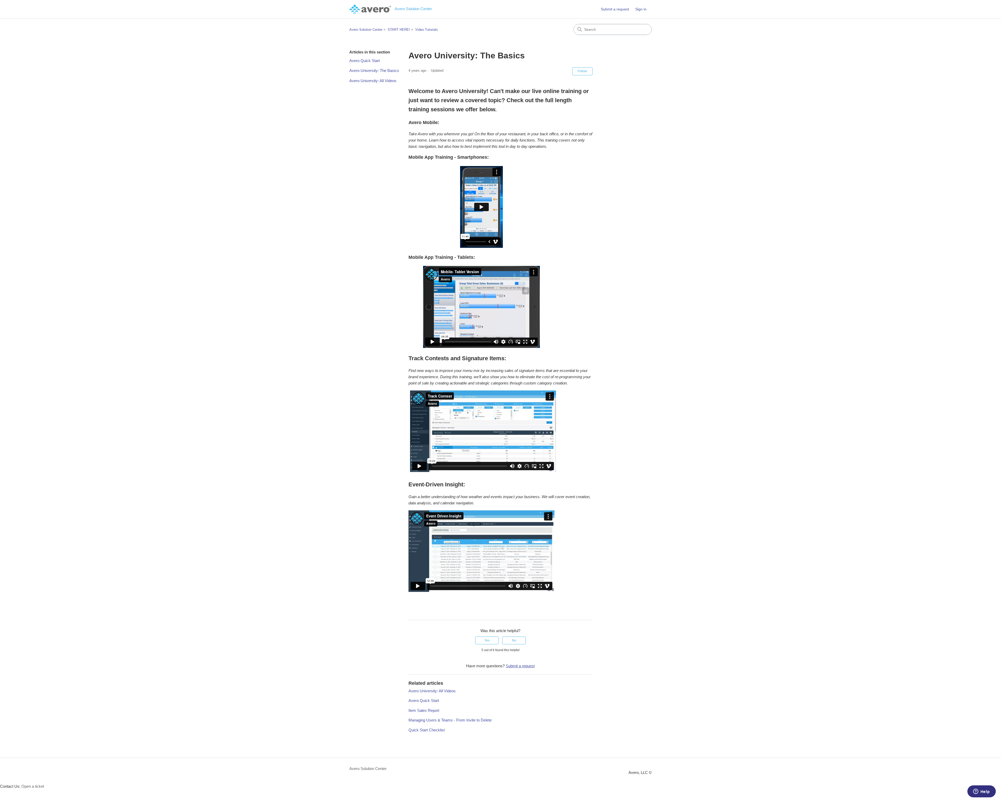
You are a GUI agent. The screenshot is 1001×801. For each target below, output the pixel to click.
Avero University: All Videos (372, 80)
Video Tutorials (426, 30)
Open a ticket (32, 786)
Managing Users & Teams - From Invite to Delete (450, 720)
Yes (487, 640)
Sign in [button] (640, 9)
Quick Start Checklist (426, 730)
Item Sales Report (423, 710)
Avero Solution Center (365, 30)
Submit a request (615, 9)
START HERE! (399, 30)
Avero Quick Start (364, 60)
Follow (582, 71)
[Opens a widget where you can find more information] (981, 791)
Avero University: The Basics (374, 70)
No (514, 640)
